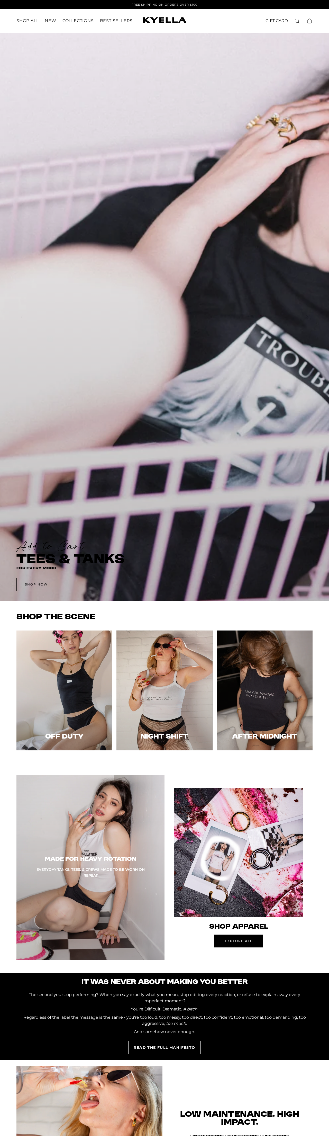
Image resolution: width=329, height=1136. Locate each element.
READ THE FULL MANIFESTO (164, 1047)
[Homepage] (164, 20)
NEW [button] (50, 21)
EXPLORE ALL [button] (238, 941)
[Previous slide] (21, 317)
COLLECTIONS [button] (78, 21)
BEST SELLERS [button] (116, 21)
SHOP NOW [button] (36, 584)
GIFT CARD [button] (277, 21)
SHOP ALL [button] (27, 21)
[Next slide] (307, 317)
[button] (297, 21)
